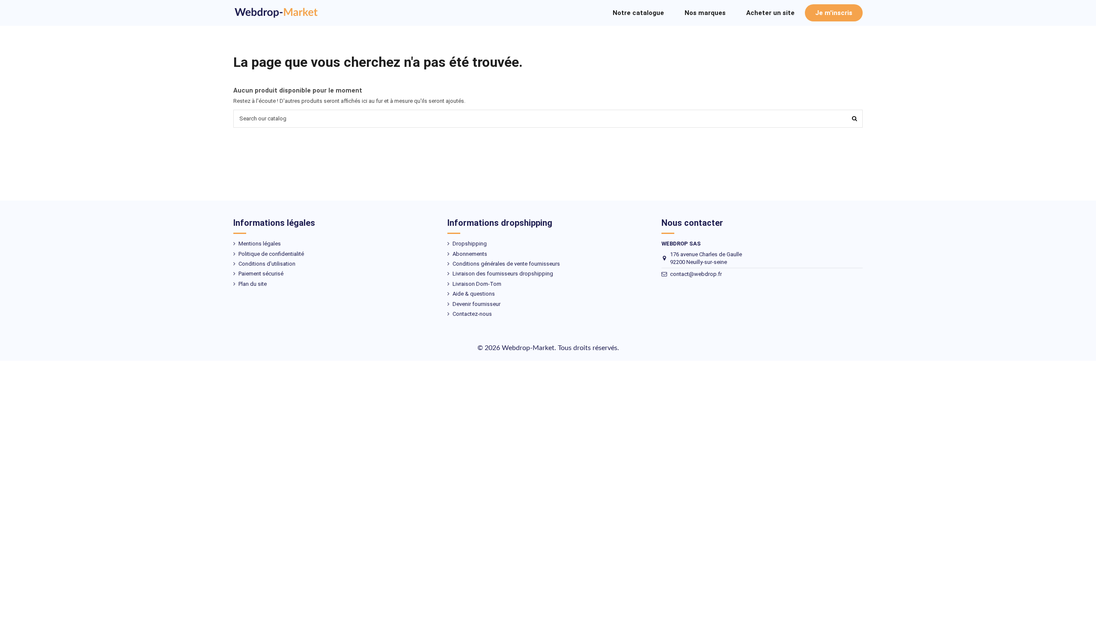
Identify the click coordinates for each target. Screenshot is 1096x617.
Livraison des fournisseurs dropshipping (503, 273)
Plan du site (252, 284)
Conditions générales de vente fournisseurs (506, 264)
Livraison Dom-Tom (477, 284)
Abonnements (470, 254)
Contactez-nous (472, 314)
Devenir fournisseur (476, 304)
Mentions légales (259, 243)
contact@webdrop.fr (696, 274)
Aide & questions (474, 294)
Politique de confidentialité (271, 254)
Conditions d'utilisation (266, 264)
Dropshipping (470, 243)
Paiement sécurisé (260, 273)
